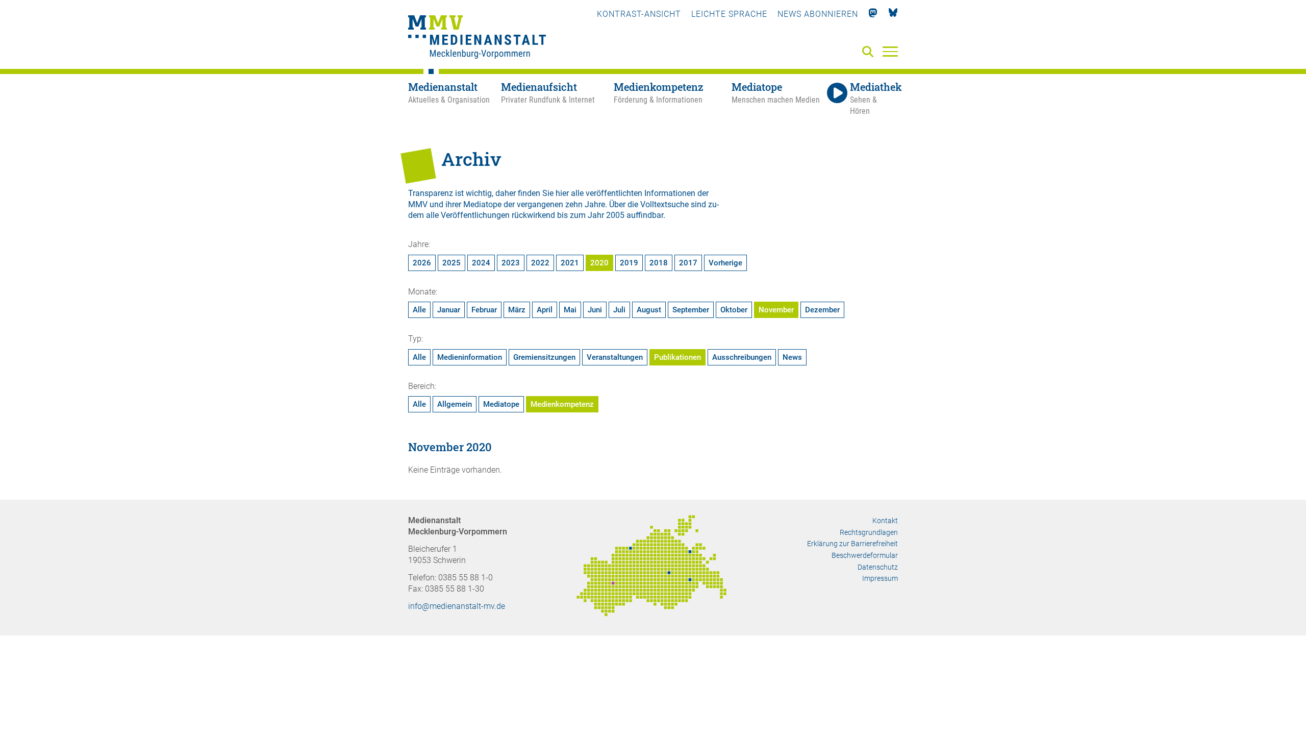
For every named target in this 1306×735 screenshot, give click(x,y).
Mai (570, 309)
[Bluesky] (893, 14)
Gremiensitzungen (544, 357)
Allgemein (454, 404)
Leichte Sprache (729, 14)
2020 (599, 262)
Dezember (822, 309)
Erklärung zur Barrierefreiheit (852, 544)
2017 (688, 262)
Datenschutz (878, 567)
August (649, 309)
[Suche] (869, 52)
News (792, 357)
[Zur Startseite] (477, 38)
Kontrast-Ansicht (639, 14)
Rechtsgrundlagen (869, 532)
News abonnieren (817, 14)
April (544, 309)
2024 (481, 262)
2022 (540, 262)
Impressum (880, 578)
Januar (448, 309)
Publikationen (677, 357)
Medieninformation (469, 357)
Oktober (733, 309)
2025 (451, 262)
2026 (422, 262)
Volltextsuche (664, 204)
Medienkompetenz (562, 404)
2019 (629, 262)
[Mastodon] (873, 14)
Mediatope (501, 404)
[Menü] (890, 51)
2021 (570, 262)
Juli (619, 309)
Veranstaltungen (615, 357)
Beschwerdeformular (865, 555)
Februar (484, 309)
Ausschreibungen (741, 357)
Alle (419, 309)
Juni (595, 309)
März (516, 309)
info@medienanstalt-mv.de (456, 606)
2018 (658, 262)
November (776, 309)
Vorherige (725, 262)
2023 (510, 262)
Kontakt (885, 521)
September (690, 309)
